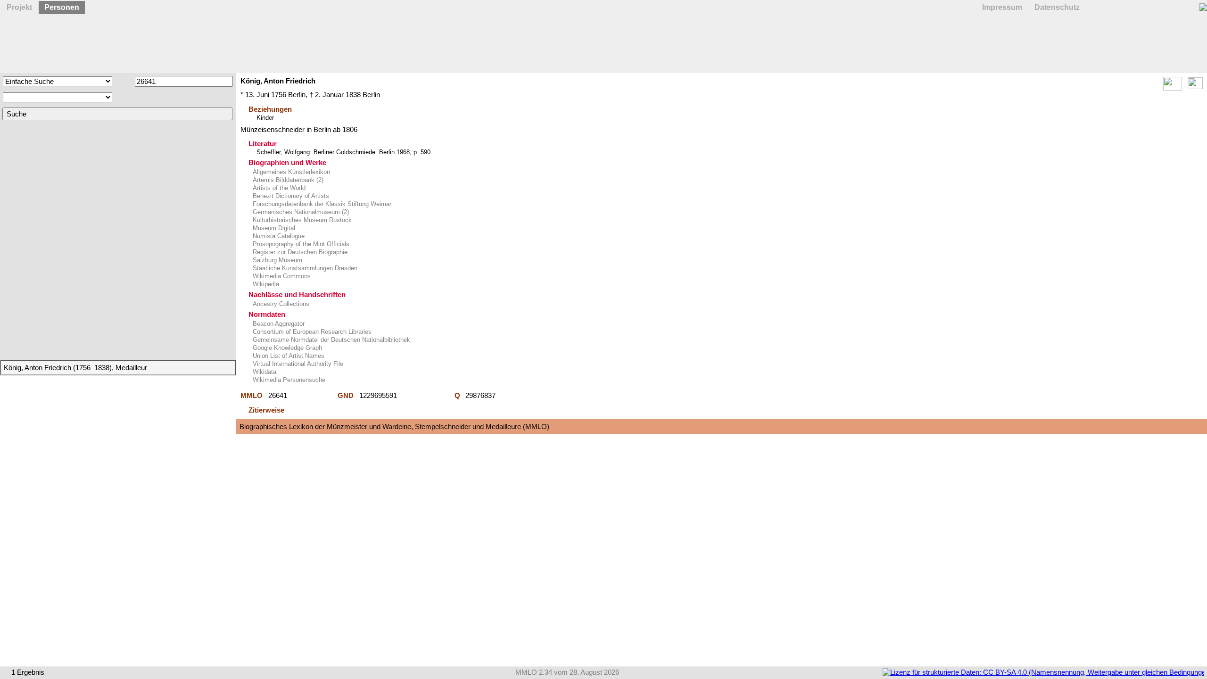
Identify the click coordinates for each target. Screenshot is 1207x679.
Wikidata (263, 371)
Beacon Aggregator (278, 323)
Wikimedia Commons (281, 276)
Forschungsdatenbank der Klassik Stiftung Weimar (321, 203)
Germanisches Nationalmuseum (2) (300, 211)
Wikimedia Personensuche (288, 379)
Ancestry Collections (280, 303)
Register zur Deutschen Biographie (299, 252)
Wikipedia (265, 284)
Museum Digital (273, 228)
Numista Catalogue (278, 236)
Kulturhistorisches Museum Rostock (301, 220)
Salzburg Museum (276, 260)
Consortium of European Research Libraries (311, 331)
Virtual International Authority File (297, 363)
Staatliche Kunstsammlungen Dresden (304, 268)
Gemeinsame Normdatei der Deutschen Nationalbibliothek (330, 339)
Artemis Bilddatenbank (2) (287, 179)
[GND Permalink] (426, 395)
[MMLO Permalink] (312, 395)
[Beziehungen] (1195, 87)
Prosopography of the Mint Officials (300, 244)
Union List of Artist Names (287, 355)
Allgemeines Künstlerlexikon (290, 171)
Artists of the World (278, 187)
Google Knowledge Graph (286, 347)
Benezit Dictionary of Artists (290, 195)
